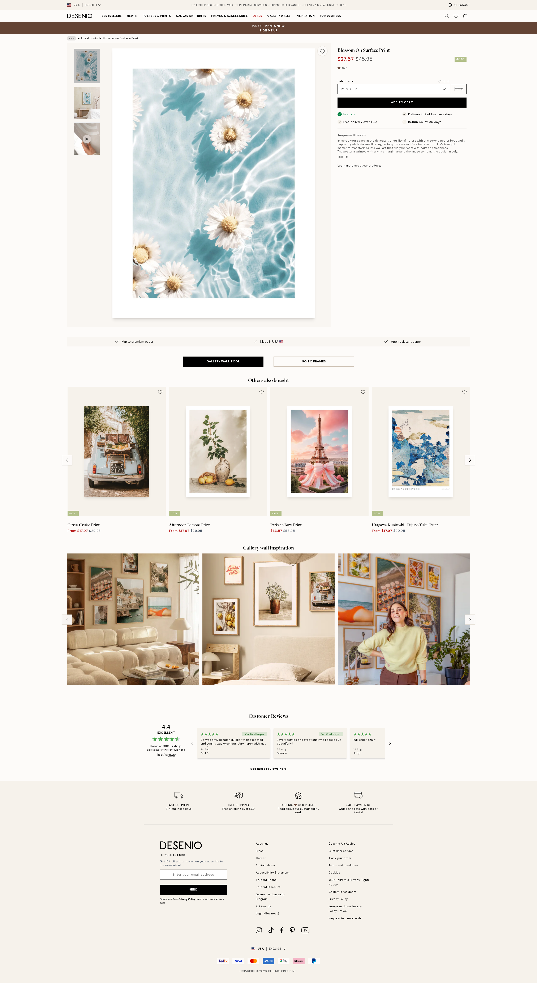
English (91, 5)
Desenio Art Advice (342, 843)
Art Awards (263, 906)
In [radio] (448, 81)
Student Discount (268, 887)
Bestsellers (112, 16)
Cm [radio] (440, 81)
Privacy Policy (187, 899)
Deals (257, 16)
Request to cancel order (346, 918)
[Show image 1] (87, 66)
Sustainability (265, 865)
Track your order (340, 858)
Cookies (334, 872)
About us (262, 843)
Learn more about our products (360, 165)
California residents (342, 892)
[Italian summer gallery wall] (268, 619)
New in (132, 16)
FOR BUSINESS (330, 16)
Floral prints (89, 38)
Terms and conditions (344, 865)
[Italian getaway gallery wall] (133, 619)
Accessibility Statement (272, 872)
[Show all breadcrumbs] (71, 38)
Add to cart (402, 102)
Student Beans (266, 880)
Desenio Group (279, 971)
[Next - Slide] (470, 460)
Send (193, 889)
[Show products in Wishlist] (456, 16)
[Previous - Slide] (67, 460)
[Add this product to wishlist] (322, 51)
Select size (346, 81)
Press (260, 851)
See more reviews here (268, 769)
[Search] (446, 16)
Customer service (341, 851)
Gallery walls (279, 16)
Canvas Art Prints (191, 16)
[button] (459, 89)
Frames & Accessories (229, 16)
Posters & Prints (157, 16)
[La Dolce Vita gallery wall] (404, 619)
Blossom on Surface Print (120, 38)
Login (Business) (267, 913)
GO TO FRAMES (314, 361)
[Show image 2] (87, 103)
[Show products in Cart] (465, 16)
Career (261, 858)
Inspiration (305, 16)
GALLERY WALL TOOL (223, 361)
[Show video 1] (87, 138)
